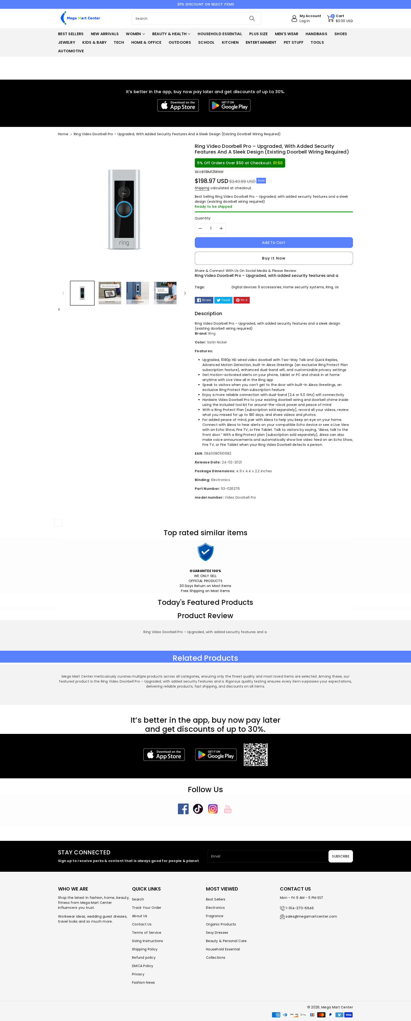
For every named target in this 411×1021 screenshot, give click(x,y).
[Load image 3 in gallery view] (137, 293)
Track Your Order (146, 907)
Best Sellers (215, 899)
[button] (340, 18)
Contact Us (142, 924)
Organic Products (221, 924)
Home (63, 134)
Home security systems (303, 287)
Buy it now (274, 258)
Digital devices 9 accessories (257, 287)
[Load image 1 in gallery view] (82, 293)
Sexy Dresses (217, 932)
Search (138, 899)
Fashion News (143, 982)
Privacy (138, 974)
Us (337, 287)
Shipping (202, 188)
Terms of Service (146, 932)
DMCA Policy (142, 965)
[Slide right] (185, 293)
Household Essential (223, 949)
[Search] (252, 18)
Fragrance (215, 916)
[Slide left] (63, 293)
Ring (329, 287)
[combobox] (196, 18)
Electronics (215, 907)
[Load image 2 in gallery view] (110, 293)
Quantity (203, 218)
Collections (215, 957)
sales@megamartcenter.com (311, 916)
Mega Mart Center (337, 1007)
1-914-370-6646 (300, 908)
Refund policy (144, 957)
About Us (139, 916)
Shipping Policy (145, 949)
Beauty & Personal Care (226, 941)
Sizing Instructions (147, 941)
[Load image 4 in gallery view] (165, 293)
